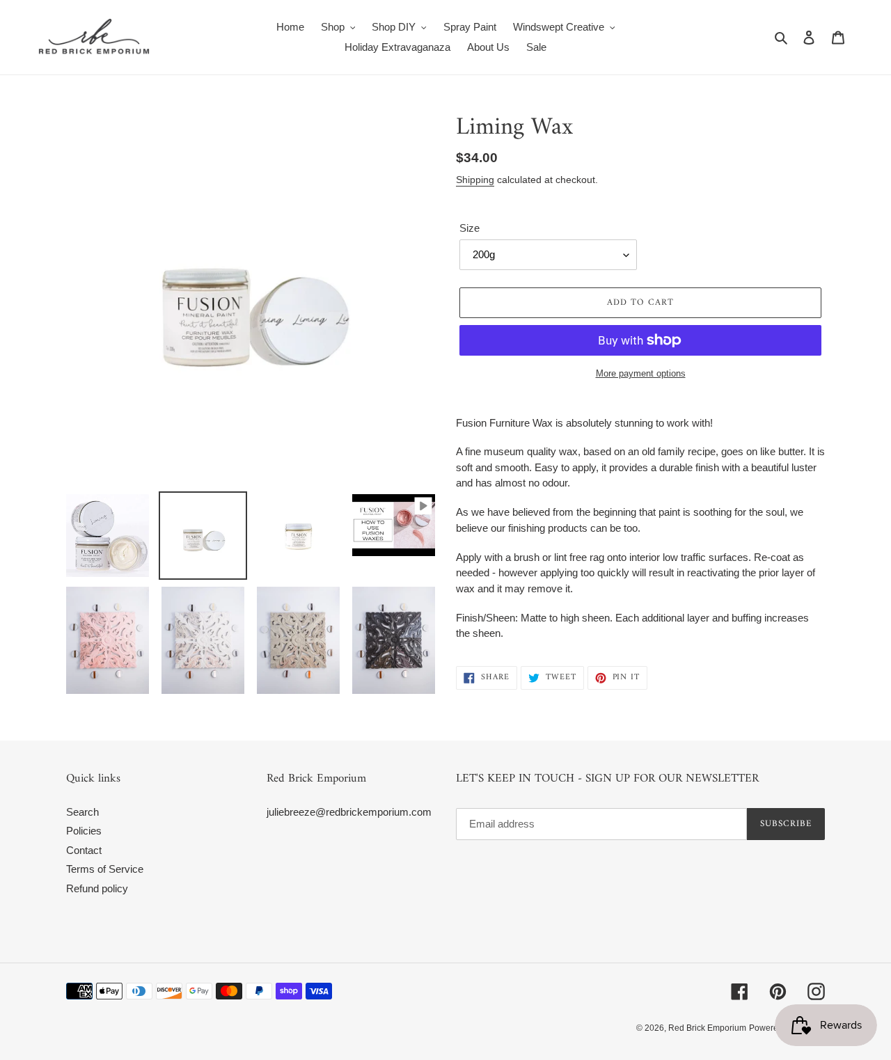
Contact (84, 850)
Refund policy (97, 888)
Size (469, 228)
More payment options (641, 373)
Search (82, 812)
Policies (84, 831)
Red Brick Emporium (707, 1028)
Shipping (475, 179)
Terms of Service (104, 869)
